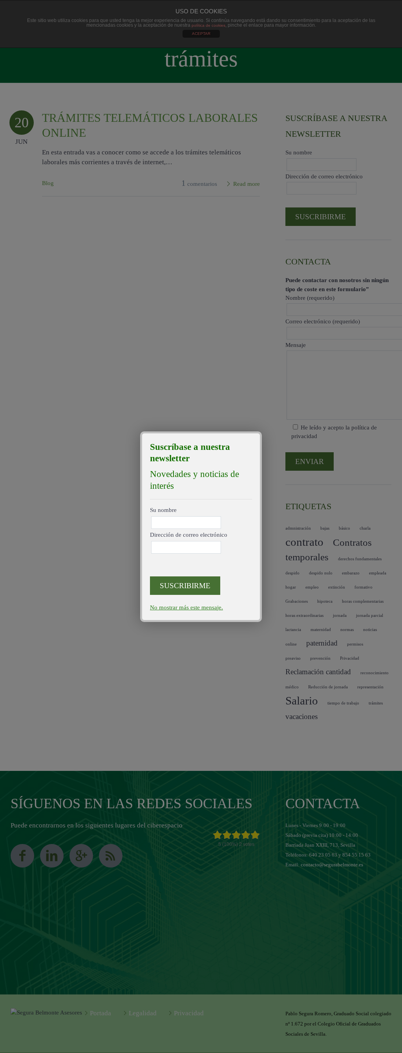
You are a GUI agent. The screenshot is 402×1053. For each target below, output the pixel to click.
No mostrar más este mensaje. (186, 607)
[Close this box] (261, 432)
